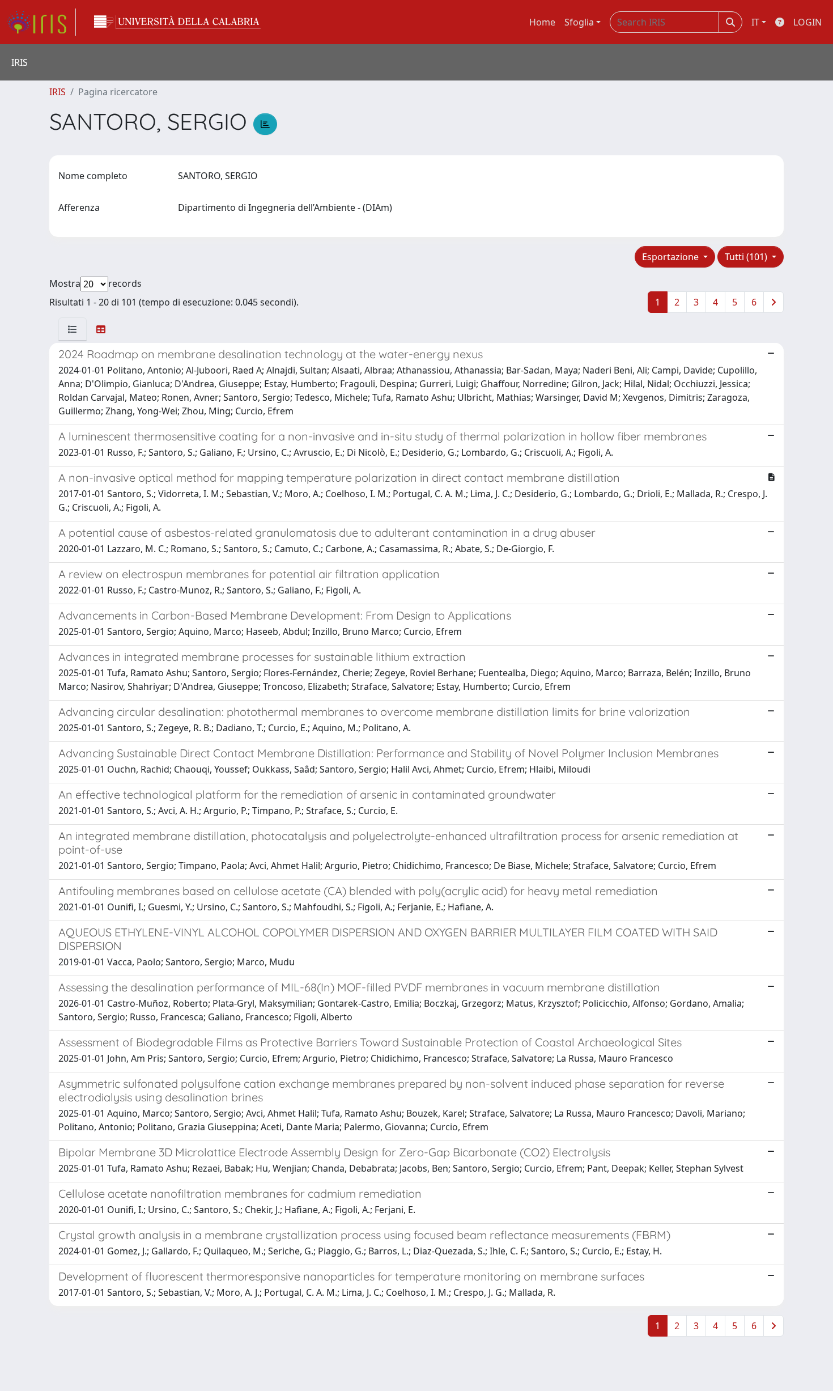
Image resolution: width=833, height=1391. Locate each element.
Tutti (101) (747, 257)
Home (542, 22)
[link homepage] (41, 22)
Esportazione (671, 257)
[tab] (72, 329)
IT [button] (755, 22)
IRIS (57, 92)
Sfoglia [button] (579, 22)
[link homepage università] (177, 22)
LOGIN (807, 22)
